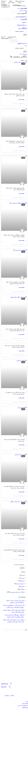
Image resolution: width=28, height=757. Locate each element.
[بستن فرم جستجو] (26, 2)
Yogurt (24, 22)
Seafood (23, 19)
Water (24, 28)
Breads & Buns (21, 25)
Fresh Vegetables (21, 16)
